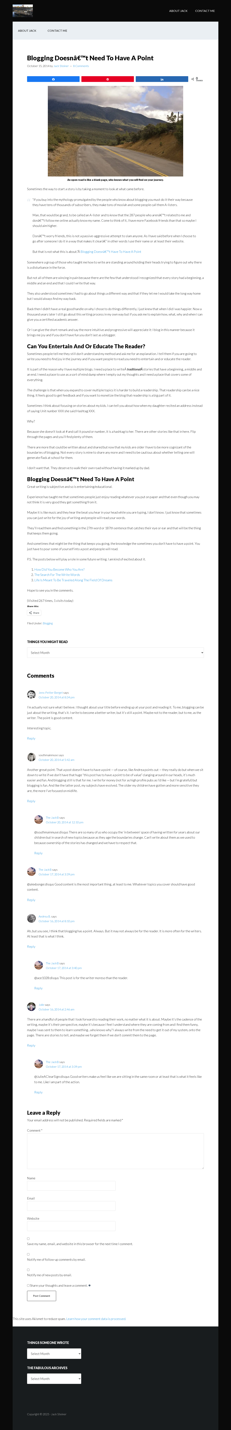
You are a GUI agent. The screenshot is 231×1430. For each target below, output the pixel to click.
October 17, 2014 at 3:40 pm (64, 968)
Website (33, 1218)
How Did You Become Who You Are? (59, 569)
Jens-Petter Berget (51, 692)
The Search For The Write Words (57, 575)
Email (31, 1198)
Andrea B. (45, 916)
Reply (31, 738)
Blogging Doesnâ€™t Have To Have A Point (110, 252)
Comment (34, 1130)
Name (31, 1178)
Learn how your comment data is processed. (96, 1319)
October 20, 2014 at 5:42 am (56, 759)
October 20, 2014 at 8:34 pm (57, 697)
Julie (41, 1004)
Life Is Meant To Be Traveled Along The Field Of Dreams (73, 580)
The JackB (41, 11)
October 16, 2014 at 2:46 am (56, 1009)
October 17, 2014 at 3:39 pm (57, 874)
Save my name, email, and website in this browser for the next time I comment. (80, 1244)
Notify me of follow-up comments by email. (56, 1259)
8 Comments (81, 66)
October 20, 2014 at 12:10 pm (64, 822)
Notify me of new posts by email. (49, 1275)
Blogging (48, 623)
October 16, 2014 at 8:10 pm (57, 921)
